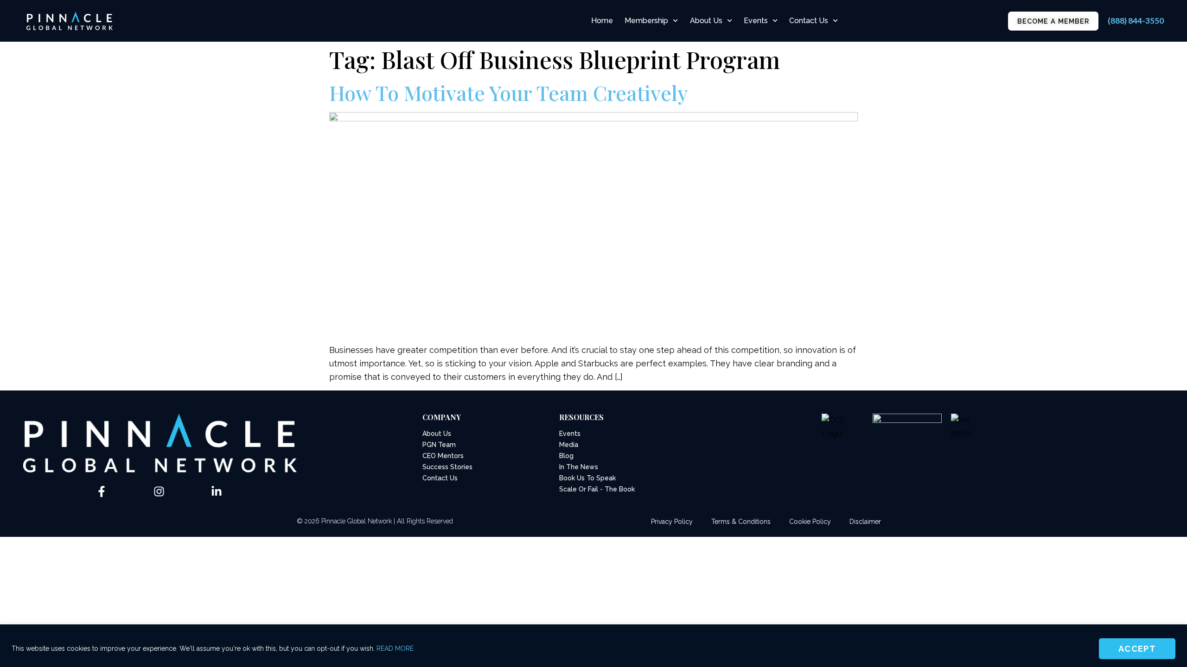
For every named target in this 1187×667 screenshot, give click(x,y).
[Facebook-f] (101, 491)
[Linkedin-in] (216, 491)
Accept (1137, 649)
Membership (646, 20)
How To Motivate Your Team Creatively (508, 92)
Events (756, 20)
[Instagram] (159, 491)
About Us (706, 20)
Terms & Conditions (741, 521)
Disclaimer (865, 521)
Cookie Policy (810, 521)
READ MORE (395, 648)
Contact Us (808, 20)
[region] (593, 645)
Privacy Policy (672, 521)
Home (602, 20)
